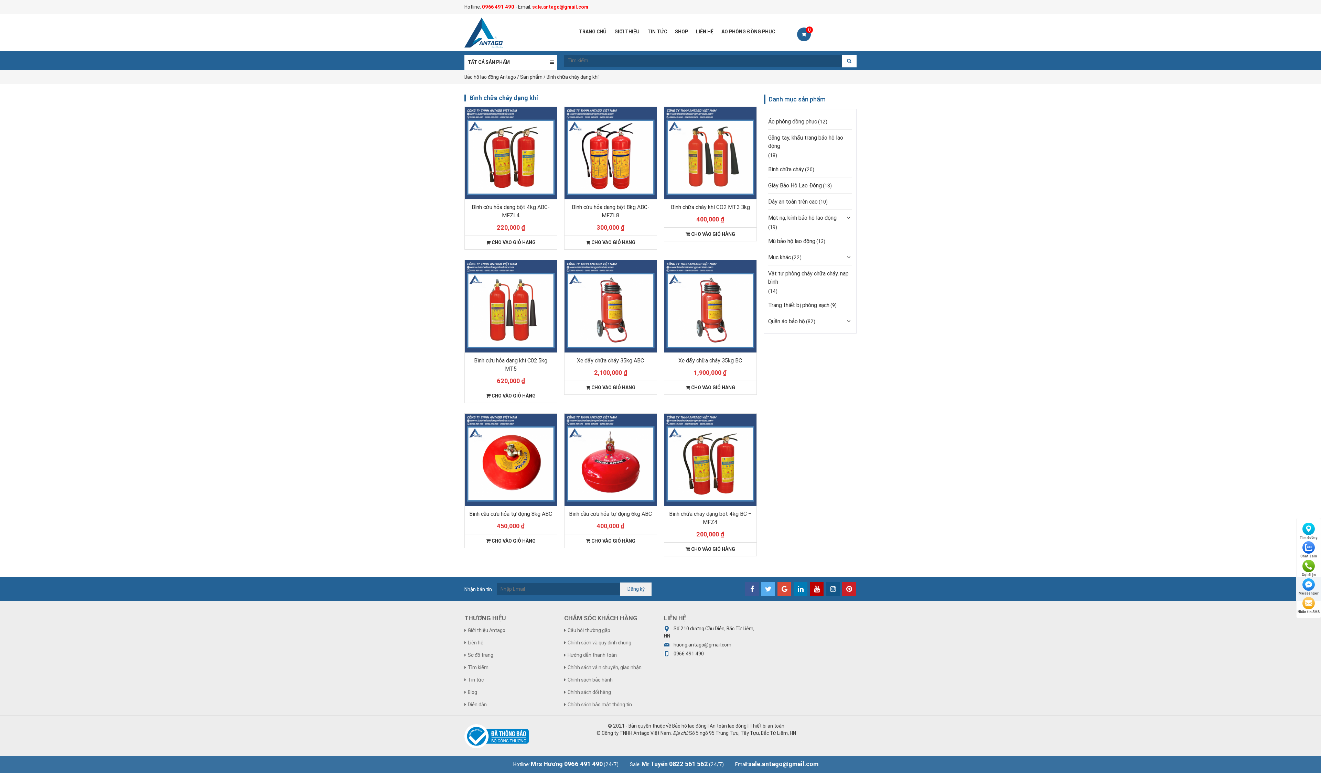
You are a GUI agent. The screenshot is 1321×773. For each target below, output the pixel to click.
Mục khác (779, 257)
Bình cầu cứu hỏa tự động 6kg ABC (610, 513)
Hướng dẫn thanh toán (592, 655)
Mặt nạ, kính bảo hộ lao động (802, 217)
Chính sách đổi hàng (589, 692)
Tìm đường (1309, 537)
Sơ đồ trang (480, 655)
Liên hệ (475, 643)
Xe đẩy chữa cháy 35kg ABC (610, 360)
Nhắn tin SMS (1309, 612)
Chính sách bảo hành (590, 680)
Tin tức (476, 680)
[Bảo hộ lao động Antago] (483, 32)
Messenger (1309, 593)
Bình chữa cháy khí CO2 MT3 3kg (710, 207)
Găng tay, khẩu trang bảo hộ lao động (805, 141)
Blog (472, 692)
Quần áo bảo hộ (786, 321)
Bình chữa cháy (786, 169)
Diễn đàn (477, 704)
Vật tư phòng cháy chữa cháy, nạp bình (808, 277)
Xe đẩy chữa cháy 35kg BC (710, 360)
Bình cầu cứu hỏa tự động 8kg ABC (510, 513)
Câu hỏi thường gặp (589, 630)
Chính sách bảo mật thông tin (600, 704)
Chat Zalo (1308, 556)
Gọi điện (1309, 575)
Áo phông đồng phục (792, 121)
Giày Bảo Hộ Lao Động (795, 185)
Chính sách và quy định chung (599, 643)
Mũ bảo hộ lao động (791, 241)
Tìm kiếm (478, 667)
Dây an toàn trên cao (793, 201)
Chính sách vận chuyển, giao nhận (605, 667)
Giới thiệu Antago (486, 630)
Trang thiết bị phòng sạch (798, 305)
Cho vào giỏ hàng (513, 242)
